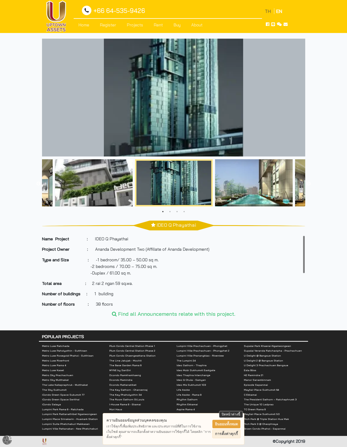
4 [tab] (184, 211)
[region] (173, 270)
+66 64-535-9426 (119, 11)
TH (268, 11)
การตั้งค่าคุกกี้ (226, 434)
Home (83, 24)
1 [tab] (163, 211)
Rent (158, 24)
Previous (38, 183)
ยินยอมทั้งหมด (226, 424)
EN (279, 11)
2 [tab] (170, 211)
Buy (177, 24)
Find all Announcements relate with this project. (176, 314)
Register (108, 24)
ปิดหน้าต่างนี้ (231, 414)
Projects (135, 24)
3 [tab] (177, 211)
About (197, 24)
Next (308, 183)
